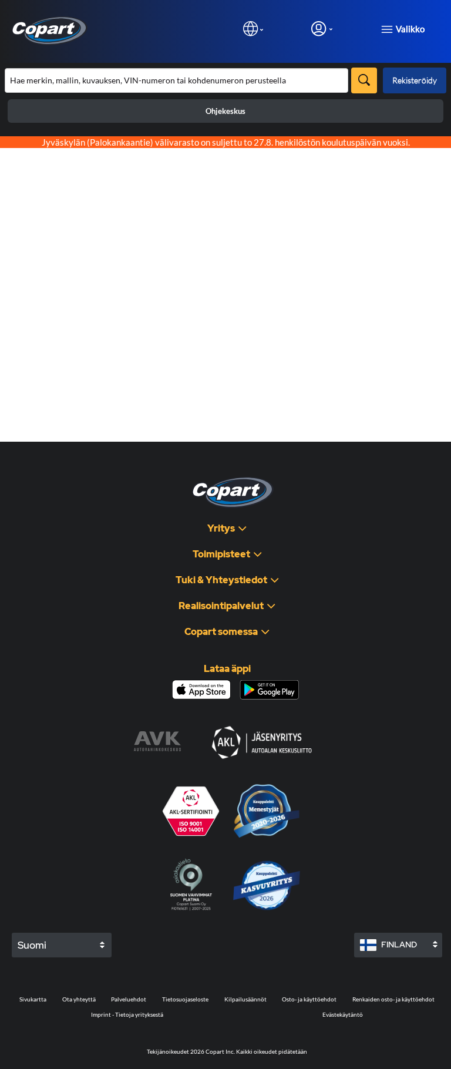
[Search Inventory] (364, 80)
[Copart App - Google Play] (269, 690)
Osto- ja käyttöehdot (309, 999)
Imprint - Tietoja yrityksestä (127, 1014)
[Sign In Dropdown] (322, 28)
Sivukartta (32, 999)
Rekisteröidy (414, 80)
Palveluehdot (128, 999)
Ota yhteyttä (79, 999)
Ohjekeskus (225, 111)
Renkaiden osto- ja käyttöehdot (393, 999)
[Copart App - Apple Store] (201, 689)
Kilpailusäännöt (245, 999)
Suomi (32, 945)
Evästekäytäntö (342, 1014)
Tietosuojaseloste (185, 999)
